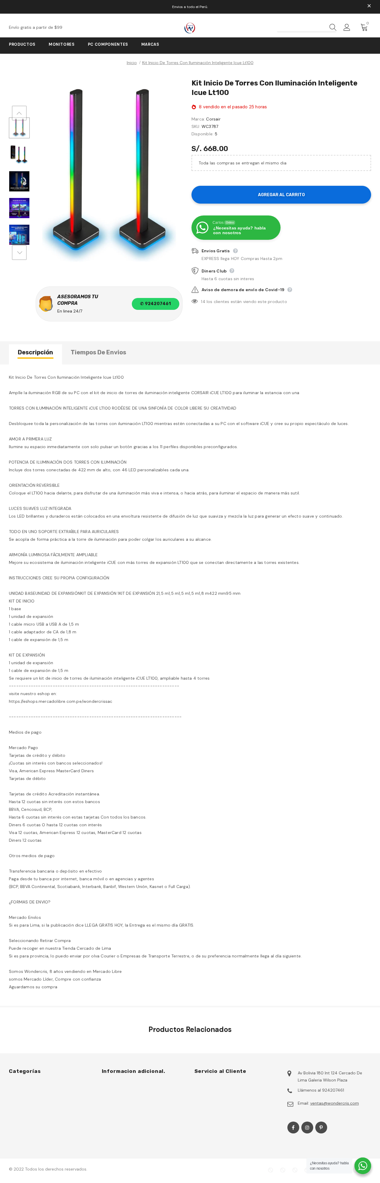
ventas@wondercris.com (334, 1103)
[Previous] (19, 113)
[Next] (19, 252)
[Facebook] (293, 1127)
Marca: (198, 119)
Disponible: (202, 134)
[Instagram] (307, 1127)
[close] (369, 6)
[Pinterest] (321, 1127)
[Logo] (189, 28)
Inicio (132, 62)
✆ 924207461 (155, 303)
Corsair (213, 119)
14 (203, 301)
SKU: (195, 126)
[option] (109, 175)
